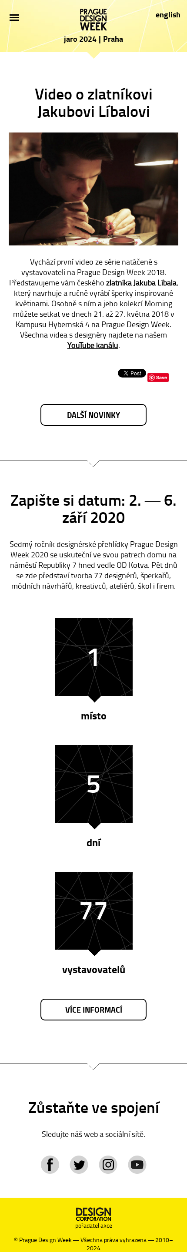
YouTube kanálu (92, 345)
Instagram (108, 1165)
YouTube (137, 1165)
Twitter (79, 1165)
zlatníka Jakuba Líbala (141, 282)
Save (161, 377)
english (168, 14)
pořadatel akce (93, 1225)
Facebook (49, 1165)
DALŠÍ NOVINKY (93, 415)
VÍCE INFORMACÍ (93, 1009)
